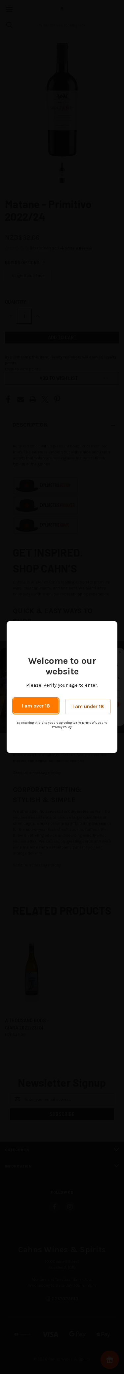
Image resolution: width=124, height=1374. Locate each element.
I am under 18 (88, 707)
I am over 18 (36, 706)
